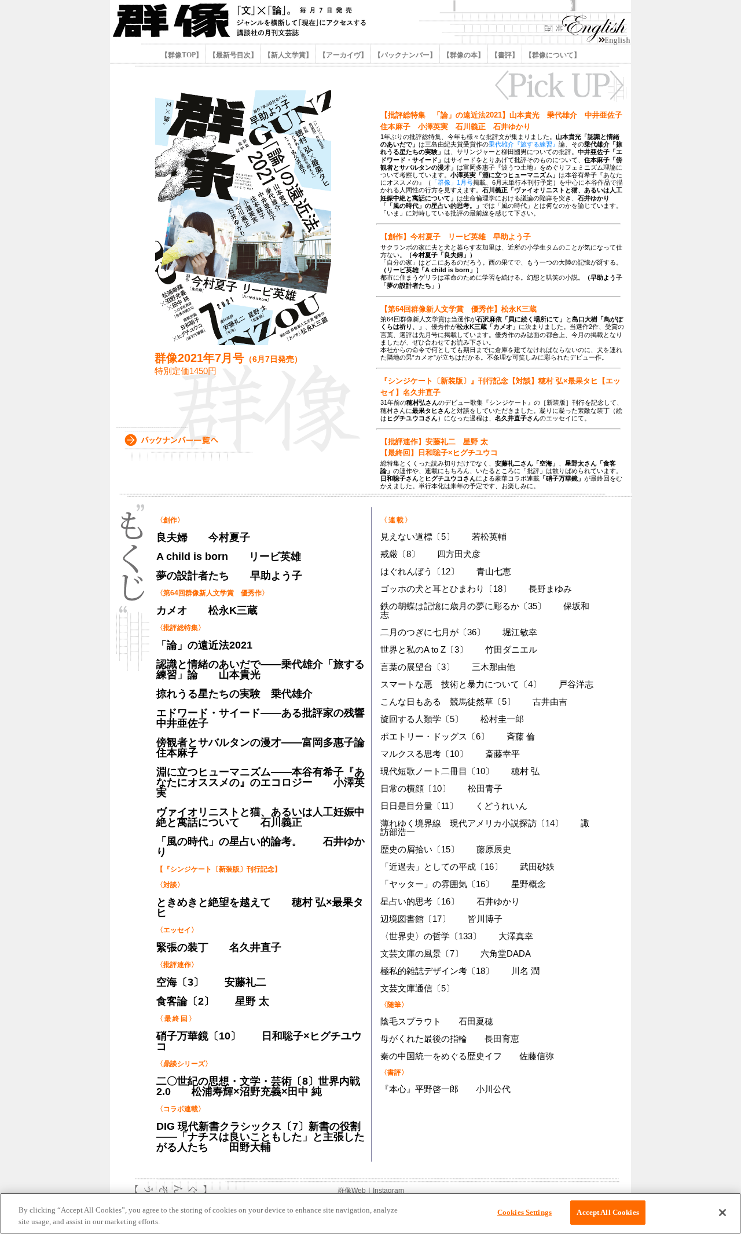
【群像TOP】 (182, 55)
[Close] (722, 1212)
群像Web (352, 1191)
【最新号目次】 (233, 55)
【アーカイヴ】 (343, 55)
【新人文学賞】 (288, 55)
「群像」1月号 (452, 182)
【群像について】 (552, 55)
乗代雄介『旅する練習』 (524, 144)
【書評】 (504, 55)
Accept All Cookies (608, 1212)
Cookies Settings (524, 1212)
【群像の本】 (464, 55)
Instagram (388, 1191)
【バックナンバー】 (405, 55)
